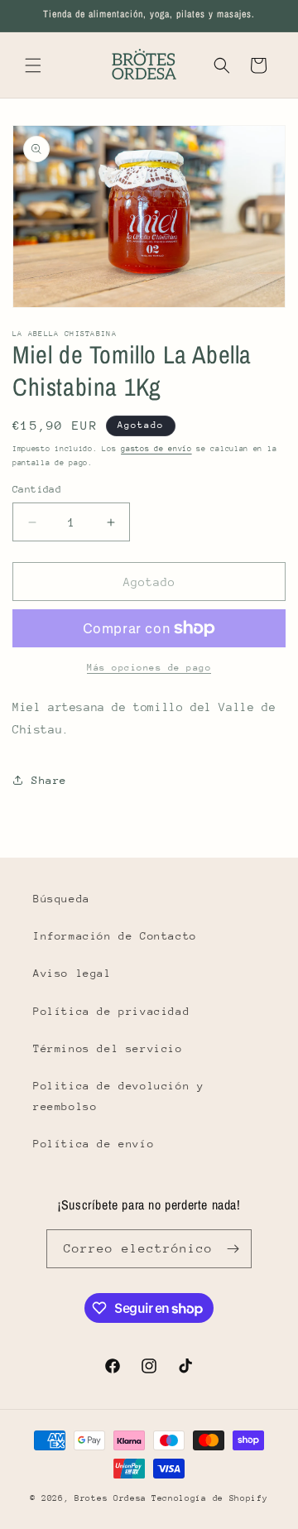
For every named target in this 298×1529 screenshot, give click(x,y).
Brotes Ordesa (110, 1498)
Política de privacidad (111, 1011)
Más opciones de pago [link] (149, 667)
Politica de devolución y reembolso (118, 1096)
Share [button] (49, 780)
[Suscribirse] (232, 1248)
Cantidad (36, 489)
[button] (33, 65)
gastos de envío (156, 448)
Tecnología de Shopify (209, 1498)
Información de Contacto (115, 936)
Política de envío (93, 1143)
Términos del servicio (108, 1048)
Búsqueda (61, 898)
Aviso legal (72, 973)
